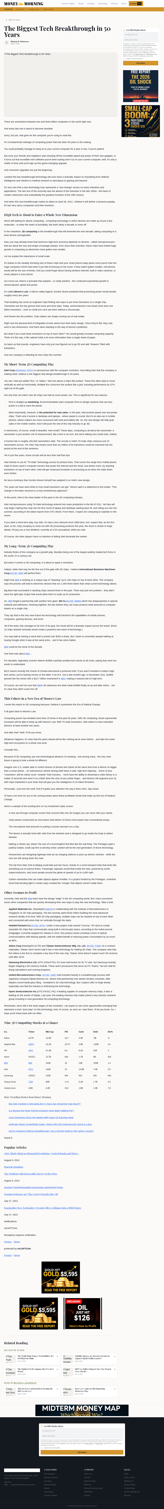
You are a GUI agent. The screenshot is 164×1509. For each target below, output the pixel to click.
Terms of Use (129, 1477)
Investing (91, 4)
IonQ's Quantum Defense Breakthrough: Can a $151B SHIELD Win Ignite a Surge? (51, 1131)
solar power (45, 1187)
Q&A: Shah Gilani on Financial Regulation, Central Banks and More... (41, 1153)
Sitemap (127, 1495)
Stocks (81, 4)
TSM (30, 1082)
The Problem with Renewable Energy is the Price (30, 1173)
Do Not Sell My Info (132, 1492)
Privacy (8, 1242)
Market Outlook (48, 9)
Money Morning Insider (93, 1488)
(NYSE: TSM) (94, 946)
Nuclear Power (11, 1187)
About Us (87, 1474)
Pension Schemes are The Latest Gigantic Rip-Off (31, 1194)
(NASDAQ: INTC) (24, 370)
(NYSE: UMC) (49, 975)
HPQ (30, 1050)
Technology (102, 4)
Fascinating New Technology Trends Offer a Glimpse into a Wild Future (42, 1207)
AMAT (49, 909)
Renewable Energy (29, 1187)
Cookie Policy (129, 1488)
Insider (135, 4)
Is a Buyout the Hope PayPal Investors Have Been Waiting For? (41, 1110)
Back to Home (14, 20)
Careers (87, 1477)
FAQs (126, 1474)
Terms (17, 1242)
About (123, 4)
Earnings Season (34, 9)
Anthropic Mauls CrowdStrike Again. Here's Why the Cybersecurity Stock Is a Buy (50, 1124)
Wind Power (57, 1187)
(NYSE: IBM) (16, 573)
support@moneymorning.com (23, 1485)
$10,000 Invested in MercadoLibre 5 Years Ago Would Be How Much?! (45, 1104)
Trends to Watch (68, 4)
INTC (30, 1069)
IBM (17, 580)
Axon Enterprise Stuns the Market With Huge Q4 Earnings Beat (41, 1117)
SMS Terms (150, 54)
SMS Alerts (88, 1492)
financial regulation (13, 1167)
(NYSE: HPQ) (38, 925)
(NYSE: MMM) (73, 601)
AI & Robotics (20, 9)
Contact (87, 1495)
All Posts (114, 4)
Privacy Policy (139, 54)
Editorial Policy (90, 1481)
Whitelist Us (129, 1481)
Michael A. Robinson (25, 1383)
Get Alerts (140, 63)
